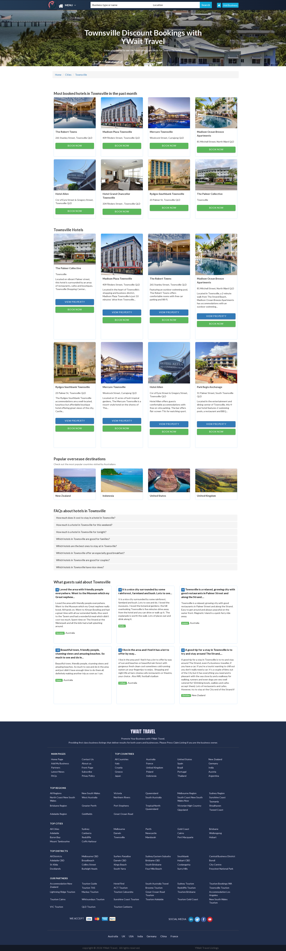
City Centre (215, 864)
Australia (150, 759)
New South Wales (91, 793)
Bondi (212, 860)
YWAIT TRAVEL (143, 731)
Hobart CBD (183, 860)
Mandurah (150, 837)
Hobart (212, 837)
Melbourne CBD (90, 856)
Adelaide (54, 833)
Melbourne (119, 829)
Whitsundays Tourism (93, 899)
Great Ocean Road (123, 813)
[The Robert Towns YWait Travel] (75, 112)
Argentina (214, 775)
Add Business (230, 5)
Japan (118, 775)
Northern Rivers (122, 797)
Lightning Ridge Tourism (62, 891)
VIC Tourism (56, 906)
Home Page (57, 759)
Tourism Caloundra (123, 891)
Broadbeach (88, 860)
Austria (212, 771)
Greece (119, 771)
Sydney (85, 829)
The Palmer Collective (210, 193)
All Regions (56, 793)
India (211, 767)
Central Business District (222, 856)
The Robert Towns (66, 131)
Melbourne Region (186, 793)
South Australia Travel (156, 883)
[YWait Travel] (66, 6)
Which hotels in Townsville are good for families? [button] (83, 538)
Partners (55, 767)
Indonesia (108, 495)
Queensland (151, 793)
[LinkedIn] (191, 919)
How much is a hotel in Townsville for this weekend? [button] (84, 524)
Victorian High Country (189, 805)
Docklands (55, 868)
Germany (213, 763)
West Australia (89, 797)
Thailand (181, 775)
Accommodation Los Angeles (219, 893)
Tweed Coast (216, 809)
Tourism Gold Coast (187, 899)
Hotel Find (119, 883)
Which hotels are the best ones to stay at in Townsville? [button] (86, 546)
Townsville (81, 74)
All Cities (54, 829)
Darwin (117, 833)
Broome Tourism (154, 887)
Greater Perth (89, 805)
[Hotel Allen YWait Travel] (75, 174)
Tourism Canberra (123, 906)
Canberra (86, 833)
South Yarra (120, 868)
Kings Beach (120, 864)
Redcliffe (86, 837)
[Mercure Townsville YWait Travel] (169, 112)
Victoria (118, 793)
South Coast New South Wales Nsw (190, 799)
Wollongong (215, 833)
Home (58, 74)
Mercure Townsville (161, 131)
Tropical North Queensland (152, 807)
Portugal (181, 771)
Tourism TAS (88, 887)
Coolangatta (183, 864)
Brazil (180, 767)
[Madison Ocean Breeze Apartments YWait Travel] (216, 112)
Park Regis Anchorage (209, 386)
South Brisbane (153, 864)
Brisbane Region (58, 805)
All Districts (56, 856)
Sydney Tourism (185, 883)
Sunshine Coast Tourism (126, 899)
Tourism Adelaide (154, 899)
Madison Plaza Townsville (117, 131)
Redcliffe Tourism (186, 887)
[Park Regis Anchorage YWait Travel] (216, 362)
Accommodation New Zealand (61, 885)
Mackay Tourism (90, 891)
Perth (148, 829)
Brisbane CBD (152, 860)
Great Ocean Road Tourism (155, 893)
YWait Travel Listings (207, 947)
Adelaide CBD (57, 860)
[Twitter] (197, 919)
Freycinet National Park (221, 868)
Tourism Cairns (58, 899)
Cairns (180, 833)
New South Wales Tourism (218, 901)
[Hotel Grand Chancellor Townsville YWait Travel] (122, 174)
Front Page (87, 767)
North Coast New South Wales (62, 799)
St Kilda (54, 864)
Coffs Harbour (89, 841)
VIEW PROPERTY (75, 301)
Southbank (183, 856)
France (149, 763)
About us (86, 763)
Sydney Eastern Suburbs (158, 856)
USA (131, 936)
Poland (149, 771)
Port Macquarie (185, 837)
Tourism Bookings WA (220, 883)
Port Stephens (121, 805)
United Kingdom (206, 495)
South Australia (153, 797)
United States (158, 495)
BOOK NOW (75, 145)
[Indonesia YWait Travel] (122, 479)
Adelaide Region (58, 813)
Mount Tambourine (60, 841)
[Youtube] (210, 919)
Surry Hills (182, 868)
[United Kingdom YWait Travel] (216, 479)
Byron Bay (55, 837)
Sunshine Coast (217, 797)
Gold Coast (183, 829)
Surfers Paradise (122, 856)
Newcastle (151, 833)
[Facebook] (204, 919)
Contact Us (88, 759)
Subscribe (87, 771)
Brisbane (213, 829)
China (163, 936)
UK (123, 936)
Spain (180, 763)
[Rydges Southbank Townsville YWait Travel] (169, 174)
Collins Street (89, 864)
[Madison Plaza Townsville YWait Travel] (122, 112)
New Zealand (63, 495)
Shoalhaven (215, 805)
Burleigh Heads (89, 868)
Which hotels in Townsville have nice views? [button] (80, 567)
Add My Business (60, 763)
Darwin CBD (120, 860)
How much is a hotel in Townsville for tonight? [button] (81, 531)
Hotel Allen (62, 193)
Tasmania (214, 801)
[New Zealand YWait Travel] (75, 479)
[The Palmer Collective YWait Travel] (216, 174)
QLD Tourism (88, 906)
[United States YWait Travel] (169, 479)
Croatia (118, 767)
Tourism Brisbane (186, 891)
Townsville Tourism (219, 887)
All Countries (121, 759)
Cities (68, 74)
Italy (117, 763)
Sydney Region (217, 793)
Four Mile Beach (153, 868)
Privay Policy (88, 775)
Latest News (57, 771)
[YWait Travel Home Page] (219, 5)
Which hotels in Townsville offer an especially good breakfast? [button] (90, 552)
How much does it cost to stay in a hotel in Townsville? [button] (85, 517)
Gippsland (182, 809)
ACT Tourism (121, 887)
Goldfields (87, 813)
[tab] (145, 518)
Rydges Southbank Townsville (167, 193)
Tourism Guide (89, 883)
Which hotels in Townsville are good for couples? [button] (83, 560)
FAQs (54, 775)
